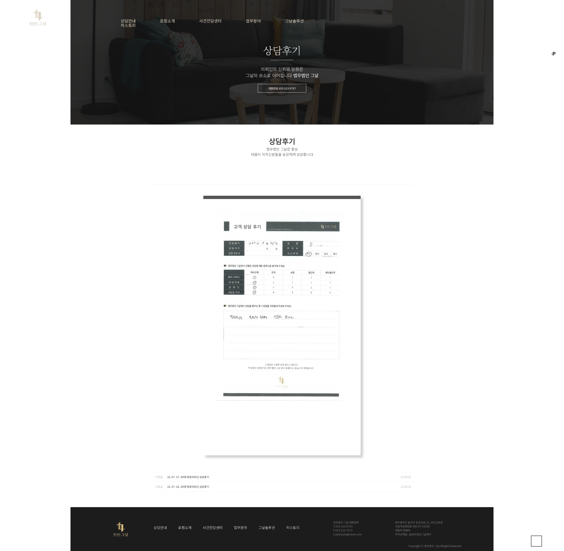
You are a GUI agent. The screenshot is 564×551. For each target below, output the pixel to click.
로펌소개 (167, 21)
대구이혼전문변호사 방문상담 (148, 39)
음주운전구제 (270, 127)
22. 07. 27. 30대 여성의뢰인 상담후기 (188, 477)
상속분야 (267, 100)
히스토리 (128, 25)
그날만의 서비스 (187, 46)
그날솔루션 (294, 21)
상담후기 (307, 55)
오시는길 (553, 39)
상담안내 (128, 21)
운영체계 (182, 73)
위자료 (266, 55)
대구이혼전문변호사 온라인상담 (148, 52)
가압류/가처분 (270, 91)
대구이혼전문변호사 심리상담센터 (148, 79)
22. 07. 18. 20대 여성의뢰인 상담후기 (188, 486)
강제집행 (267, 109)
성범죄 (266, 118)
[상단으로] (536, 541)
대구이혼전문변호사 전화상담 (148, 66)
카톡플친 (553, 62)
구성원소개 (184, 64)
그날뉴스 (307, 46)
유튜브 (554, 136)
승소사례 (307, 37)
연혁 (180, 55)
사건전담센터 (210, 21)
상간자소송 (268, 82)
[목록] (410, 176)
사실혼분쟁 (268, 73)
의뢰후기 (307, 64)
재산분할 (267, 46)
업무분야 (253, 21)
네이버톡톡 (553, 92)
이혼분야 (267, 37)
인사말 (181, 37)
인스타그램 (553, 114)
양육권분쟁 (268, 64)
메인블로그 (553, 157)
